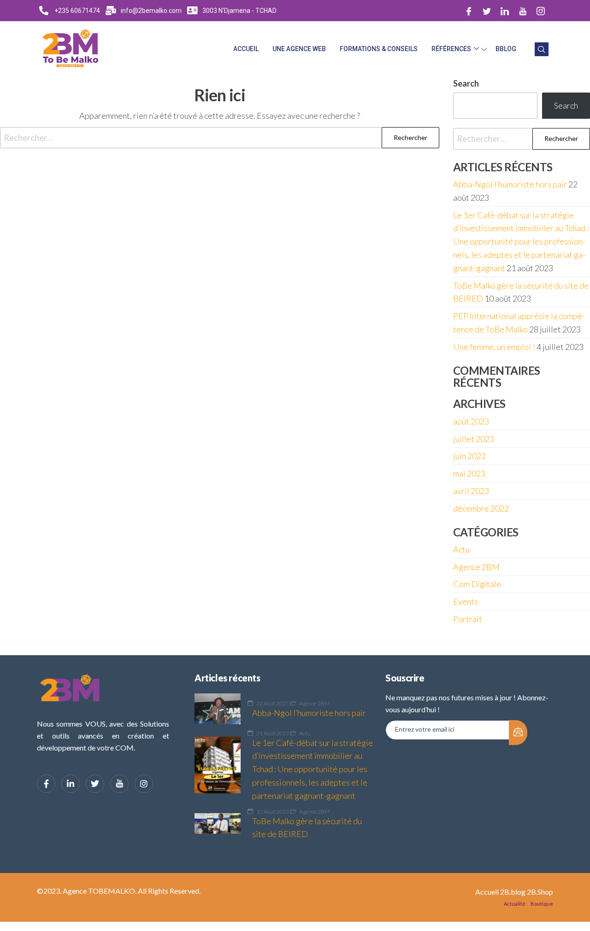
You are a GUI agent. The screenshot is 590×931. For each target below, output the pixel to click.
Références (451, 48)
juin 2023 (469, 456)
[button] (542, 49)
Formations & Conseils (379, 48)
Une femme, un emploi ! (494, 347)
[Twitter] (487, 10)
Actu (461, 549)
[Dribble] (523, 10)
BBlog (506, 48)
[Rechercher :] (219, 138)
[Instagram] (541, 10)
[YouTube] (119, 783)
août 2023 (471, 421)
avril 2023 (471, 491)
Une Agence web (299, 48)
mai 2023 (469, 473)
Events (465, 601)
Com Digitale (477, 584)
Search (566, 105)
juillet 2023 (473, 439)
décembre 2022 (481, 508)
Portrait (467, 619)
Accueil (246, 48)
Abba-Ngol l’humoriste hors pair (510, 184)
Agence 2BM (476, 567)
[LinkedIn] (505, 10)
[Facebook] (469, 10)
